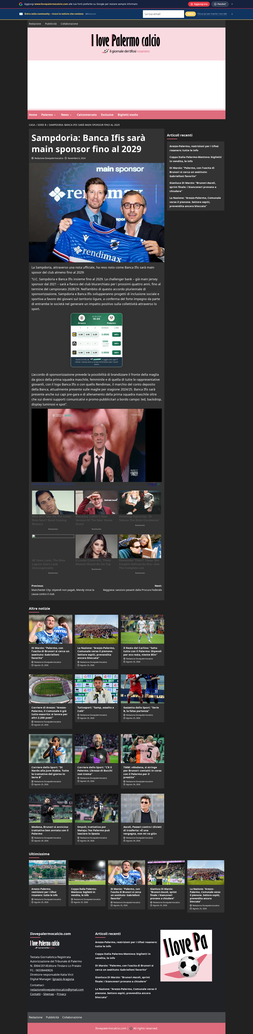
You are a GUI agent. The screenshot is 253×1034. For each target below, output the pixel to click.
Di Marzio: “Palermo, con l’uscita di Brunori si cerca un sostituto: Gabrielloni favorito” (50, 653)
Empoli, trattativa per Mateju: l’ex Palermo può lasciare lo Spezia (93, 830)
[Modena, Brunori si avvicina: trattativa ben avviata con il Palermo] (50, 808)
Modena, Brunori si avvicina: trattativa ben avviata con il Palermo (49, 830)
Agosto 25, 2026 (41, 665)
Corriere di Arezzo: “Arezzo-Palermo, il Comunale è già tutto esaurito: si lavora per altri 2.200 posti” (49, 712)
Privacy (61, 994)
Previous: (62, 590)
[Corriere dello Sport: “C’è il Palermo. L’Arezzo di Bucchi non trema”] (96, 748)
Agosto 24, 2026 (133, 784)
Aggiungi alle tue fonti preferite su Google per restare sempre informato (81, 4)
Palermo (47, 115)
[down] (55, 115)
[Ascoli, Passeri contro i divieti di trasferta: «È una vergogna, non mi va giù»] (142, 808)
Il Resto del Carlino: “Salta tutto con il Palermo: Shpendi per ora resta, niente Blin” (142, 651)
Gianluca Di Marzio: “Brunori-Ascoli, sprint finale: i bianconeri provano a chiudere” (193, 187)
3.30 (80, 334)
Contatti (35, 994)
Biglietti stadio (128, 115)
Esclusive (107, 115)
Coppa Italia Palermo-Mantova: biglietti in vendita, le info (196, 159)
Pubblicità (51, 23)
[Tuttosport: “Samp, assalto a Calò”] (96, 688)
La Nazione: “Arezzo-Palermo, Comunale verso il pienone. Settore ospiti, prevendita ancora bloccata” (96, 653)
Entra (190, 13)
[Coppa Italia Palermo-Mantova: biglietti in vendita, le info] (87, 872)
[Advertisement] (126, 84)
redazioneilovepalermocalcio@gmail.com (57, 989)
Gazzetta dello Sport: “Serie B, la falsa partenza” (141, 709)
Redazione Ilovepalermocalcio (49, 158)
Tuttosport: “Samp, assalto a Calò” (95, 709)
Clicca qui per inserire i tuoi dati (212, 14)
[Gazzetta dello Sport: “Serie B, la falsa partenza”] (142, 688)
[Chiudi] (232, 4)
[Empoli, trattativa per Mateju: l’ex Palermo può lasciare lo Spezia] (96, 808)
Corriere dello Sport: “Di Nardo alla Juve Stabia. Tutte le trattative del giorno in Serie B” (50, 772)
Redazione (35, 23)
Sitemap (48, 994)
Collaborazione (69, 23)
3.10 (88, 334)
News (65, 115)
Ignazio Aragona (63, 979)
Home (33, 115)
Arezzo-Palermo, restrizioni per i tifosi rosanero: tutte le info (194, 148)
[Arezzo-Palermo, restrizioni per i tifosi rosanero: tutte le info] (47, 872)
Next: (132, 587)
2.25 (95, 334)
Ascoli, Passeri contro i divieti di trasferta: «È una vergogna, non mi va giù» (142, 830)
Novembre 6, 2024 (77, 158)
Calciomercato (87, 115)
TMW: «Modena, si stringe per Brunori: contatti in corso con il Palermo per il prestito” (142, 772)
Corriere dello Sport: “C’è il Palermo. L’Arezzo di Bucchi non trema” (94, 770)
